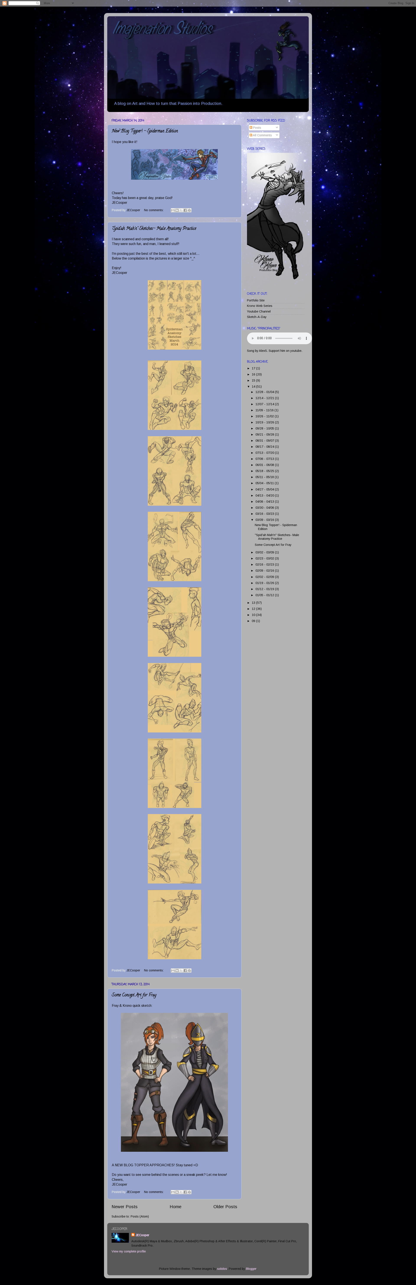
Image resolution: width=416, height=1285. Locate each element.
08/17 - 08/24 (265, 446)
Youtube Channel (259, 311)
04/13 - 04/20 (265, 495)
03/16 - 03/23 (265, 513)
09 (254, 621)
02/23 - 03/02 (265, 558)
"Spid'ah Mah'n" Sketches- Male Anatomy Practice (154, 228)
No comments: (154, 210)
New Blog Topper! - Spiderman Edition (145, 131)
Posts (256, 127)
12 (254, 608)
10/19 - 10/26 (265, 422)
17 (254, 368)
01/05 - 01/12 (265, 595)
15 (254, 380)
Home (175, 1206)
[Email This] (173, 210)
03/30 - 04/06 (265, 507)
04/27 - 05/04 (265, 489)
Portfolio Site (256, 300)
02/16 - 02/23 (265, 564)
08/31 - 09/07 (265, 440)
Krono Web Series (259, 306)
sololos (222, 1268)
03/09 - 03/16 (265, 520)
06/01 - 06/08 (265, 465)
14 (254, 386)
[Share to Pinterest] (189, 210)
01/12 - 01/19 (265, 589)
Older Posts (225, 1206)
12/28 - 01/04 (265, 392)
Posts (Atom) (140, 1216)
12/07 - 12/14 (265, 404)
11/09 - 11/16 (265, 410)
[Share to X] (181, 210)
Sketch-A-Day (256, 317)
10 (254, 615)
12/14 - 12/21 (265, 398)
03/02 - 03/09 (265, 552)
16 (254, 374)
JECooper (142, 1235)
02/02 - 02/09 (265, 577)
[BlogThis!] (177, 210)
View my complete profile (129, 1251)
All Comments (262, 135)
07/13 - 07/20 (265, 452)
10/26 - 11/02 (265, 416)
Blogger (251, 1268)
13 (254, 602)
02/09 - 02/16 (265, 570)
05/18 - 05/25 (265, 471)
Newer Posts (125, 1206)
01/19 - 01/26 (265, 583)
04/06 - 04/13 (265, 501)
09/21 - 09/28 (265, 434)
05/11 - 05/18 (265, 477)
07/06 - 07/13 (265, 459)
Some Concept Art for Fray (134, 995)
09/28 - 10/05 (265, 428)
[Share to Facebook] (185, 210)
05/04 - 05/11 (265, 483)
